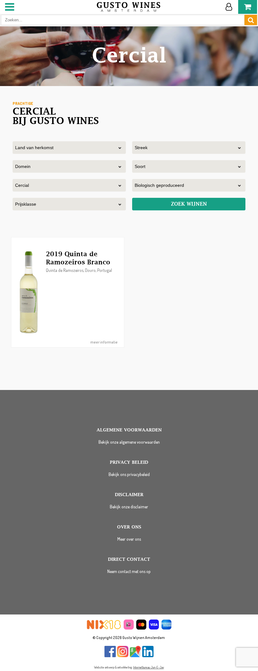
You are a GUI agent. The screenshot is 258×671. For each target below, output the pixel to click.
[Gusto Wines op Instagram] (122, 655)
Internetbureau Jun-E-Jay (148, 667)
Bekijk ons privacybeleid (129, 474)
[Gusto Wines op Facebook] (110, 655)
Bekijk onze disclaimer (129, 506)
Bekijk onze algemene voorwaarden (129, 442)
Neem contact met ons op (129, 571)
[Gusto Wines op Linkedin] (148, 655)
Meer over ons (129, 539)
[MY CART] (247, 7)
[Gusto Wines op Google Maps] (135, 655)
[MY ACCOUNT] (228, 7)
